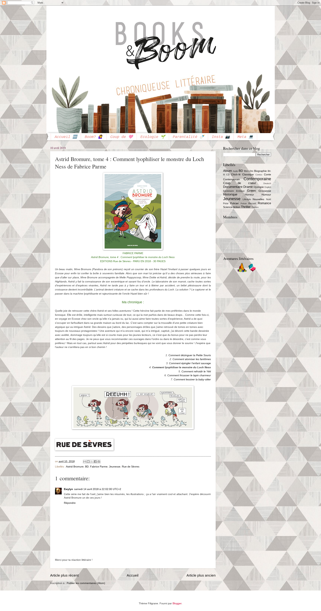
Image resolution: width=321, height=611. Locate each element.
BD (87, 466)
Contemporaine (257, 178)
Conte (267, 174)
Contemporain (231, 179)
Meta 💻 (245, 137)
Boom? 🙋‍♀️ (94, 137)
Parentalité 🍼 (188, 137)
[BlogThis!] (88, 461)
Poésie (244, 203)
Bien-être (248, 171)
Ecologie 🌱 (152, 137)
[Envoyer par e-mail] (85, 461)
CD (228, 174)
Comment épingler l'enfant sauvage (190, 363)
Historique (230, 194)
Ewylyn (68, 489)
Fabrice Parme (99, 466)
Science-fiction (231, 207)
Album (227, 171)
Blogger (177, 603)
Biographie (260, 171)
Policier (234, 203)
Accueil (132, 575)
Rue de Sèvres (130, 466)
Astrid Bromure (75, 466)
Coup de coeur (239, 183)
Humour (266, 194)
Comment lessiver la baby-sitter (192, 379)
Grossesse (264, 191)
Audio (235, 171)
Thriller (246, 207)
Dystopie (259, 187)
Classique (248, 174)
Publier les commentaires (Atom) (86, 583)
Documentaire (232, 187)
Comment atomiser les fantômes (192, 359)
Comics (258, 175)
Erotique (240, 191)
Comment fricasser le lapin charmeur (189, 375)
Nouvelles (258, 199)
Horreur (249, 194)
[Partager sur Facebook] (95, 461)
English (268, 187)
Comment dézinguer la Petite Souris (189, 355)
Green (251, 190)
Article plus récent (64, 575)
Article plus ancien (201, 575)
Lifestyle (247, 199)
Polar (225, 203)
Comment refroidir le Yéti (196, 371)
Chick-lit (235, 174)
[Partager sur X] (92, 461)
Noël (268, 199)
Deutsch (267, 183)
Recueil (252, 203)
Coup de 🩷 (121, 137)
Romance (264, 203)
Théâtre (255, 207)
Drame (248, 187)
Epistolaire (228, 191)
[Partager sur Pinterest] (99, 461)
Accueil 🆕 (66, 137)
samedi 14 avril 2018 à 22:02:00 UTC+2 (97, 489)
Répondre (70, 503)
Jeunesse (114, 466)
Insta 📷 (221, 137)
